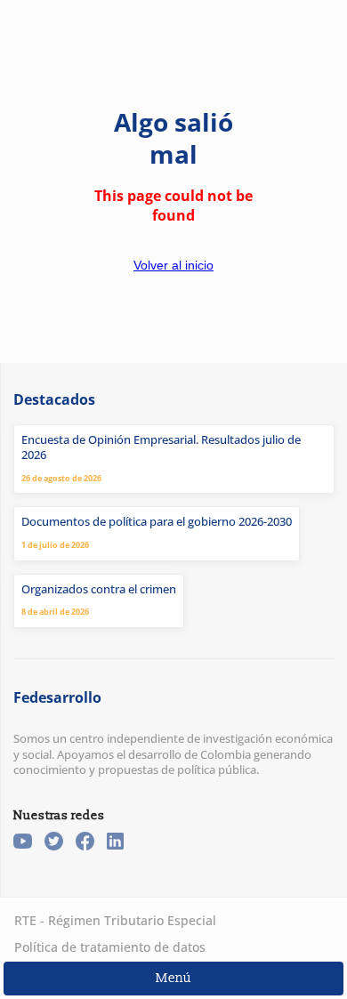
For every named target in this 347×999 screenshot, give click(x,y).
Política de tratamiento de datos (110, 947)
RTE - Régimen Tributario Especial (115, 920)
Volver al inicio (173, 265)
